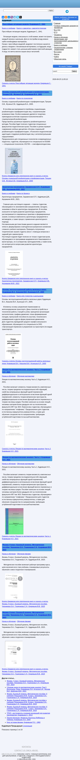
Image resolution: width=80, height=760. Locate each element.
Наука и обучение (9, 376)
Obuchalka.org (9, 754)
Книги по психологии (24, 98)
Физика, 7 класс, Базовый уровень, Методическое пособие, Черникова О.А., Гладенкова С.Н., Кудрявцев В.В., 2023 (28, 683)
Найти (56, 57)
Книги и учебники (8, 28)
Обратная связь (60, 59)
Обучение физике (24, 554)
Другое (56, 54)
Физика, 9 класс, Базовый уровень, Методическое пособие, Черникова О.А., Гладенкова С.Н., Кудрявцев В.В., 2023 (27, 547)
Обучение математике (25, 376)
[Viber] (12, 17)
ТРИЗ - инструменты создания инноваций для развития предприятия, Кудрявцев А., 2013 (28, 714)
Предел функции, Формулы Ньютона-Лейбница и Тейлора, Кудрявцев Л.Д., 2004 (26, 719)
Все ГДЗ (57, 30)
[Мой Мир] (9, 17)
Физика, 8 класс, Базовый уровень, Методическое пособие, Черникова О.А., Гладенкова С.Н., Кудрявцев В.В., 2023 (27, 615)
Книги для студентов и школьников (30, 296)
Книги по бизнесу (23, 193)
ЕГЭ (55, 32)
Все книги (57, 52)
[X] (20, 17)
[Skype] (17, 17)
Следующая (27, 726)
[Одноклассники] (6, 17)
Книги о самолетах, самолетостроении (31, 28)
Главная (57, 23)
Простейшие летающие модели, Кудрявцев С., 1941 (23, 24)
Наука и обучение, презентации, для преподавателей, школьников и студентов (66, 40)
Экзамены (58, 35)
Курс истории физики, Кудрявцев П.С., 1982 (23, 722)
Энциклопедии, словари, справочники (63, 48)
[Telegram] (14, 17)
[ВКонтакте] (3, 17)
